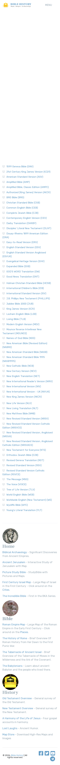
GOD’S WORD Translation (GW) (23, 271)
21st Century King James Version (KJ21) (28, 171)
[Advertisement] (30, 45)
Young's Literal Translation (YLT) (24, 510)
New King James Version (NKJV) (24, 396)
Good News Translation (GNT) (22, 276)
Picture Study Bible (14, 572)
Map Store (8, 734)
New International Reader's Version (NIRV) (29, 381)
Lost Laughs (9, 728)
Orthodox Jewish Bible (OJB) (22, 455)
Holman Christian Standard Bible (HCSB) (28, 283)
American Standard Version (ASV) (24, 176)
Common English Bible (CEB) (22, 207)
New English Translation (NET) (23, 376)
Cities (5, 589)
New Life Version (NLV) (19, 403)
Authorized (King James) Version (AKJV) (28, 192)
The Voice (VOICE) (16, 484)
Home (8, 546)
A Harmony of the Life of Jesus (21, 718)
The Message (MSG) (17, 479)
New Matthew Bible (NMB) (20, 413)
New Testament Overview (17, 708)
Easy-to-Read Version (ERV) (22, 242)
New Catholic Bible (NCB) (20, 365)
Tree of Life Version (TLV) (20, 489)
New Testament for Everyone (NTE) (26, 450)
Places (24, 632)
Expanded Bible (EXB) (18, 266)
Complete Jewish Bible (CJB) (22, 213)
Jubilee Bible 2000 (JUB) (19, 303)
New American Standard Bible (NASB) (26, 352)
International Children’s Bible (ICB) (25, 288)
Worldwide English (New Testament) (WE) (29, 499)
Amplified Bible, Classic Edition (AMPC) (27, 187)
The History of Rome (14, 638)
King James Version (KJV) (20, 308)
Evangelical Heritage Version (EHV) (25, 261)
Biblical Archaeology (14, 552)
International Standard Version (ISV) (26, 293)
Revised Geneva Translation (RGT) (25, 460)
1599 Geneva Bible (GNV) (19, 166)
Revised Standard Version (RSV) (24, 465)
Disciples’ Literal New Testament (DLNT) (28, 228)
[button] (48, 5)
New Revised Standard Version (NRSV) (27, 418)
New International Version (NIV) (23, 386)
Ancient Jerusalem (13, 562)
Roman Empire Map (13, 624)
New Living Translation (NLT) (22, 408)
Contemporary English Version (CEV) (26, 218)
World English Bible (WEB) (20, 494)
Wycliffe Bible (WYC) (17, 505)
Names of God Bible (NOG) (20, 338)
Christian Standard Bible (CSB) (23, 202)
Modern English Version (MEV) (22, 324)
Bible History (17, 755)
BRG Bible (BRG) (15, 197)
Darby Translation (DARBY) (21, 223)
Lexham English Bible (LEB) (21, 314)
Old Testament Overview (17, 698)
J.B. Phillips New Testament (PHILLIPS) (28, 298)
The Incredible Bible (14, 596)
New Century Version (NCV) (21, 371)
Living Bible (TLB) (16, 319)
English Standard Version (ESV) (23, 247)
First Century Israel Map (16, 582)
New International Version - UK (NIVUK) (28, 391)
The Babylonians (12, 665)
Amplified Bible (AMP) (18, 182)
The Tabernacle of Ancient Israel (22, 652)
